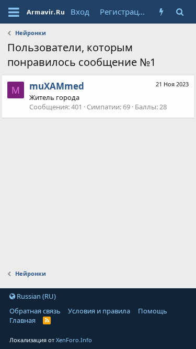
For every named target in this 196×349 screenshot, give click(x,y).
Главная (22, 320)
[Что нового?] (161, 11)
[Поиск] (179, 11)
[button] (14, 12)
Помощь (152, 311)
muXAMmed (56, 86)
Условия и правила (99, 311)
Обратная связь (35, 311)
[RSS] (47, 320)
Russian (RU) (35, 296)
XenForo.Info (74, 340)
